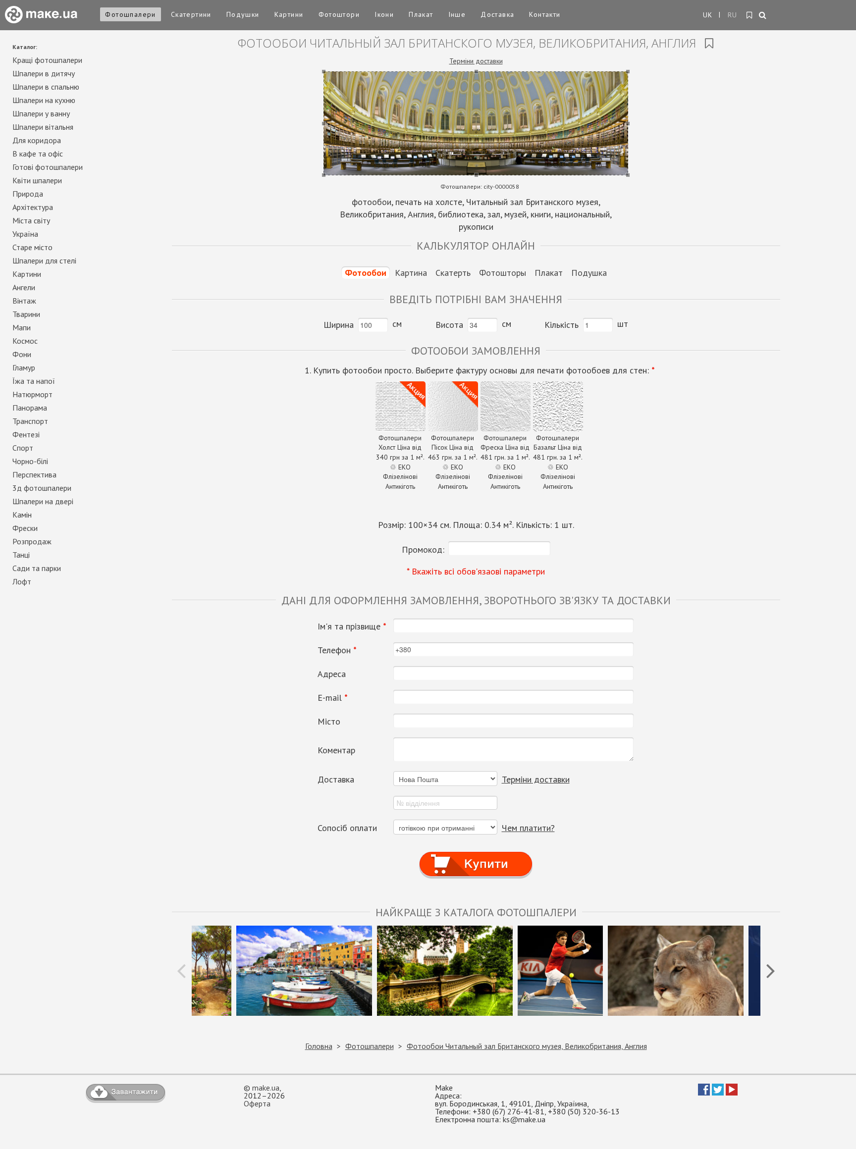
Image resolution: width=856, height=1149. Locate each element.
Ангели (23, 287)
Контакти (544, 14)
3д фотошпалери (41, 488)
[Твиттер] (718, 1092)
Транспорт (30, 421)
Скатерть (453, 272)
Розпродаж (32, 541)
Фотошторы (502, 272)
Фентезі (26, 434)
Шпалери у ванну (41, 113)
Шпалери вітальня (42, 127)
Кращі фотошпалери (47, 60)
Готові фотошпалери (47, 167)
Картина (411, 272)
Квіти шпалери (37, 180)
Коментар (336, 750)
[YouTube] (732, 1092)
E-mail (333, 698)
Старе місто (32, 247)
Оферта (257, 1103)
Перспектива (34, 474)
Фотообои (365, 272)
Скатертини (191, 14)
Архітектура (32, 207)
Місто (329, 722)
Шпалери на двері (42, 501)
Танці (21, 555)
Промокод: (423, 549)
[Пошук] (763, 16)
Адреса (332, 674)
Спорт (22, 448)
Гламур (23, 367)
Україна (25, 234)
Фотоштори (339, 14)
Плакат (421, 14)
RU (733, 14)
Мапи (21, 327)
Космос (25, 341)
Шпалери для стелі (44, 260)
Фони (21, 354)
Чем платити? (528, 828)
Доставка (497, 14)
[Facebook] (704, 1092)
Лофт (21, 581)
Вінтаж (24, 301)
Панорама (29, 408)
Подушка (589, 272)
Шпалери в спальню (45, 87)
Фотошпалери (130, 14)
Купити (475, 855)
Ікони (384, 14)
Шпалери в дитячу (43, 73)
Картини (289, 14)
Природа (27, 194)
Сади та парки (36, 568)
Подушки (243, 14)
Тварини (26, 314)
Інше (457, 14)
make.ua (265, 1088)
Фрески (25, 528)
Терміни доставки (476, 60)
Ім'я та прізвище (352, 626)
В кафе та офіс (37, 153)
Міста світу (31, 220)
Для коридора (36, 140)
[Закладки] (750, 15)
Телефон (337, 650)
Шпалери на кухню (43, 100)
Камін (22, 515)
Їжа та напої (33, 381)
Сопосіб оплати (347, 828)
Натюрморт (32, 394)
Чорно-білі (30, 461)
